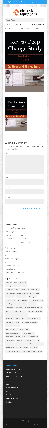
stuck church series (22, 348)
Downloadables (12, 388)
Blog (8, 384)
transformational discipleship (32, 351)
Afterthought (9, 232)
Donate (9, 395)
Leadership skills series (13, 333)
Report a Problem (36, 425)
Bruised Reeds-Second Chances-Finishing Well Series (22, 289)
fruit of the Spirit (20, 311)
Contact (9, 402)
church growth (34, 293)
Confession (9, 308)
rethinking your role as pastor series (26, 337)
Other (7, 255)
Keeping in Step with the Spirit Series (17, 329)
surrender (33, 348)
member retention (28, 333)
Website (8, 197)
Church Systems (11, 251)
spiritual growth (21, 344)
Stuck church (10, 348)
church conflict (10, 293)
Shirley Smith (12, 28)
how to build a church (33, 319)
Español (9, 391)
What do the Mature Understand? (17, 242)
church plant (32, 297)
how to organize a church (29, 322)
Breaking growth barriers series (16, 286)
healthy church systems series (15, 319)
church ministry (21, 297)
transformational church (13, 351)
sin (38, 340)
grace (14, 315)
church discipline (22, 293)
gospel (8, 315)
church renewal (22, 300)
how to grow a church (12, 322)
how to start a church (12, 326)
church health (10, 297)
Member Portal (12, 398)
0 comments (34, 28)
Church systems (11, 304)
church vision (22, 304)
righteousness (10, 340)
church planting (10, 300)
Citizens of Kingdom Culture (15, 239)
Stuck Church (10, 269)
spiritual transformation (35, 344)
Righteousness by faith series (26, 340)
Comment (9, 153)
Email (7, 187)
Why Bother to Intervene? (14, 235)
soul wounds (9, 344)
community (32, 304)
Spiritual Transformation (14, 265)
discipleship (9, 311)
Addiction (9, 282)
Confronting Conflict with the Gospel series (28, 308)
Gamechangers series (35, 311)
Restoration (9, 262)
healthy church (22, 315)
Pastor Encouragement (13, 259)
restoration (9, 337)
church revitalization (36, 300)
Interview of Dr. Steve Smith (15, 228)
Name (8, 178)
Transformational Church (14, 273)
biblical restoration (20, 282)
